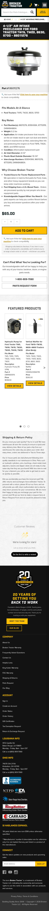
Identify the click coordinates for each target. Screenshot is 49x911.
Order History (8, 716)
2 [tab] (24, 426)
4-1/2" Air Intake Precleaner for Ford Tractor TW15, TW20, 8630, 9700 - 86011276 (33, 19)
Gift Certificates (8, 721)
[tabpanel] (14, 350)
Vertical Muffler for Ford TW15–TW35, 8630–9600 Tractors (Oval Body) (35, 346)
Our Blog (14, 628)
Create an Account (10, 706)
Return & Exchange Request (14, 731)
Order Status (7, 711)
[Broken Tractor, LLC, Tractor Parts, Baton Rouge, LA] (12, 781)
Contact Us (7, 657)
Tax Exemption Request (12, 726)
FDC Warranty (8, 673)
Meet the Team (17, 621)
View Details (14, 386)
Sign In (5, 701)
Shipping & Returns (10, 678)
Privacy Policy (16, 896)
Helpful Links (8, 662)
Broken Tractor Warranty (12, 647)
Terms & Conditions (30, 896)
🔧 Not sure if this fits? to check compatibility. (24, 96)
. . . (16, 19)
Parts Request (8, 683)
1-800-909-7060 (24, 279)
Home (8, 19)
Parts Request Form (25, 286)
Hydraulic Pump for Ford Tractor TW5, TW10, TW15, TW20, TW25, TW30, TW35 (14, 346)
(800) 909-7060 (16, 751)
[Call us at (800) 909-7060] (30, 5)
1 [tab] (20, 426)
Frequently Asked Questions (14, 652)
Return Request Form (11, 497)
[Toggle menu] (44, 5)
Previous (4, 368)
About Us (6, 642)
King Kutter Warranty (10, 668)
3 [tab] (28, 426)
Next (44, 368)
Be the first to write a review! (24, 554)
